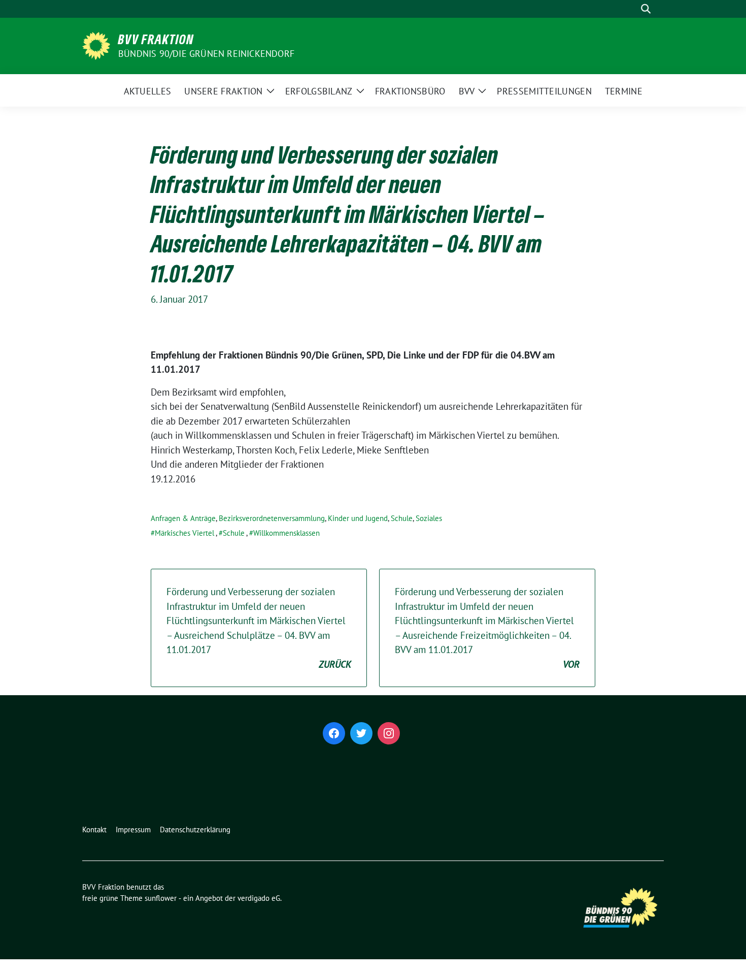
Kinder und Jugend (358, 518)
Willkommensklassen (286, 533)
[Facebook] (334, 733)
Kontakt (94, 829)
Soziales (429, 518)
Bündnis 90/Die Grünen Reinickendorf (206, 53)
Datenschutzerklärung (195, 829)
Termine (623, 91)
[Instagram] (388, 733)
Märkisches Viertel (184, 533)
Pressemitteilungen (544, 91)
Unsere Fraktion (223, 91)
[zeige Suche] (646, 9)
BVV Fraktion (156, 39)
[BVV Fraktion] (96, 45)
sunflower (161, 898)
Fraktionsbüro (410, 91)
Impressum (133, 829)
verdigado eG (259, 898)
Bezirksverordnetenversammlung (272, 518)
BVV (467, 91)
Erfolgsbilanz (319, 91)
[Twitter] (361, 733)
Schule (402, 518)
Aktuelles (148, 91)
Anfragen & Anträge (183, 518)
